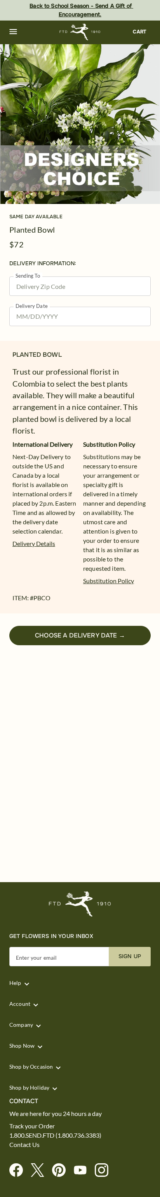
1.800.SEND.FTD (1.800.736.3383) (55, 1135)
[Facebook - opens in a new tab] (19, 1170)
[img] (80, 124)
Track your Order (32, 1126)
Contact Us (24, 1145)
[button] (13, 31)
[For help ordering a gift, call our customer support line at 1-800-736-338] (80, 32)
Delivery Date (32, 306)
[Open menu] (13, 31)
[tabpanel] (80, 124)
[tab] (80, 124)
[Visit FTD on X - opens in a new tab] (40, 1170)
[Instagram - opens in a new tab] (105, 1170)
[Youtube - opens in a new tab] (83, 1170)
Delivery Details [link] (33, 543)
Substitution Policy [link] (108, 580)
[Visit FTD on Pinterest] (62, 1170)
